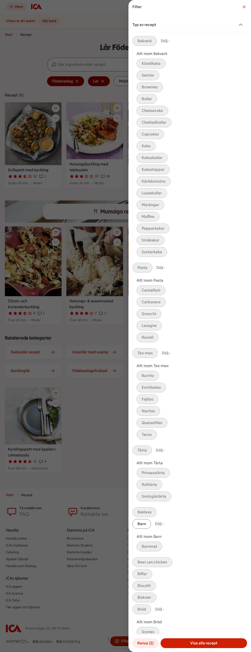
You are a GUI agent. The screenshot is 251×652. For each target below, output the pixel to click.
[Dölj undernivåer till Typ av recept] (241, 25)
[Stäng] (244, 7)
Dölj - (165, 41)
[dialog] (189, 326)
